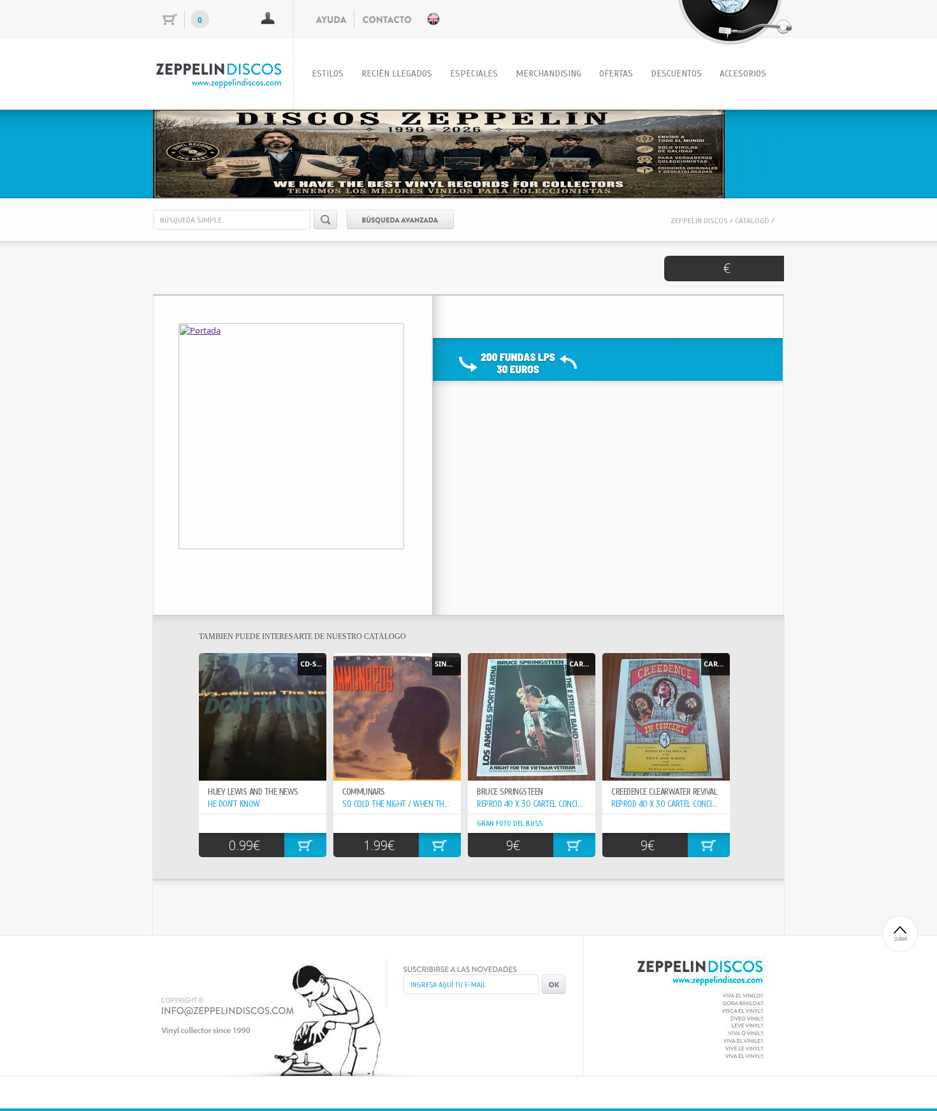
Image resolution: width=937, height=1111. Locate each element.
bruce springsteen (510, 792)
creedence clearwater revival (664, 792)
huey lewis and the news (253, 792)
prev (188, 151)
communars (363, 792)
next (748, 151)
